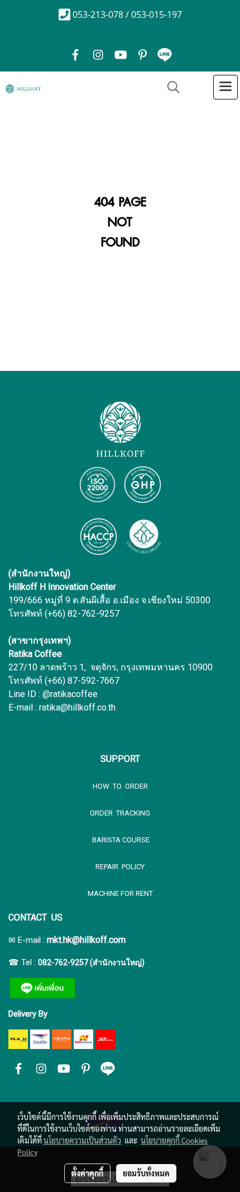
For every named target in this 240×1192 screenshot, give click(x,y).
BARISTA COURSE (120, 840)
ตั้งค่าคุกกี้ (87, 1173)
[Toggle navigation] (225, 87)
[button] (170, 87)
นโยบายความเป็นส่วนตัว (82, 1140)
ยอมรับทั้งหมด (146, 1173)
